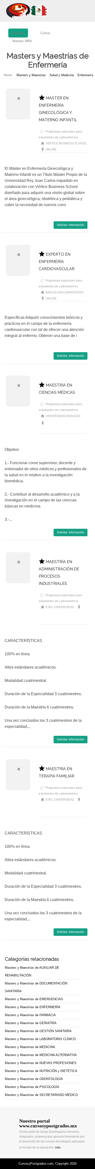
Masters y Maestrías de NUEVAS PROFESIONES (40, 1063)
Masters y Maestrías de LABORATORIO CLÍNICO (40, 1039)
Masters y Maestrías (31, 75)
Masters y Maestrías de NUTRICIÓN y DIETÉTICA (41, 1071)
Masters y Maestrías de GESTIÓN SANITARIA (38, 1031)
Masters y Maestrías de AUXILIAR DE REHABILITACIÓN (32, 971)
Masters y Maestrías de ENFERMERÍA (32, 1007)
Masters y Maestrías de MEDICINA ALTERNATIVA (41, 1055)
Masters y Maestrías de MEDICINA (30, 1047)
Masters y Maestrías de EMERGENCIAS (34, 999)
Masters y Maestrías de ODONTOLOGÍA (34, 1079)
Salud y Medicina (61, 75)
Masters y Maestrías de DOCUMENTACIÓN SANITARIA (36, 987)
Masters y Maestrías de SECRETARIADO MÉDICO (41, 1095)
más (58, 1147)
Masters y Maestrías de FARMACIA (30, 1015)
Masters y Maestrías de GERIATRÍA (31, 1023)
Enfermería (85, 75)
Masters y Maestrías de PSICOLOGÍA (32, 1087)
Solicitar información (70, 225)
